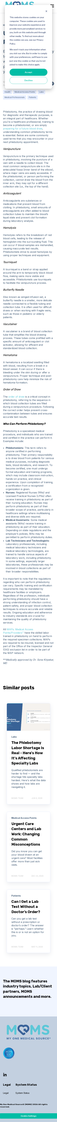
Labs (41, 92)
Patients (32, 97)
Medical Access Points (25, 92)
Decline (28, 80)
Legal (6, 1093)
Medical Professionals (15, 97)
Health (7, 92)
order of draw (16, 396)
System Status (22, 1093)
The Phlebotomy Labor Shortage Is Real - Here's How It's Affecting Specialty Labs (27, 753)
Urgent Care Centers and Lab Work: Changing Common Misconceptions (26, 834)
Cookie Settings (28, 1116)
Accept (28, 72)
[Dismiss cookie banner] (46, 11)
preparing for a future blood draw (22, 128)
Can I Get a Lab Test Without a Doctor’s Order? (25, 906)
